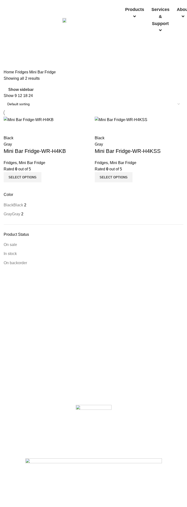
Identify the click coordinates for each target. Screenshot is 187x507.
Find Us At (11, 446)
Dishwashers (13, 316)
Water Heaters (15, 366)
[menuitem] (135, 13)
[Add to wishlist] (36, 129)
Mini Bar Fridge (32, 163)
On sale (10, 245)
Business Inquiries (18, 454)
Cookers (10, 358)
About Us (11, 429)
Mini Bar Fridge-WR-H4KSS (128, 151)
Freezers (11, 308)
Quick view (23, 129)
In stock (10, 254)
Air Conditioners (16, 325)
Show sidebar (21, 90)
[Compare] (10, 129)
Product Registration (19, 392)
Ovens (9, 350)
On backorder (15, 263)
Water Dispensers (17, 333)
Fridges (22, 72)
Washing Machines (18, 341)
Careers (10, 438)
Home (9, 72)
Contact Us (12, 384)
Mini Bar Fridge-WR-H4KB (35, 151)
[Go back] (10, 49)
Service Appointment (19, 401)
